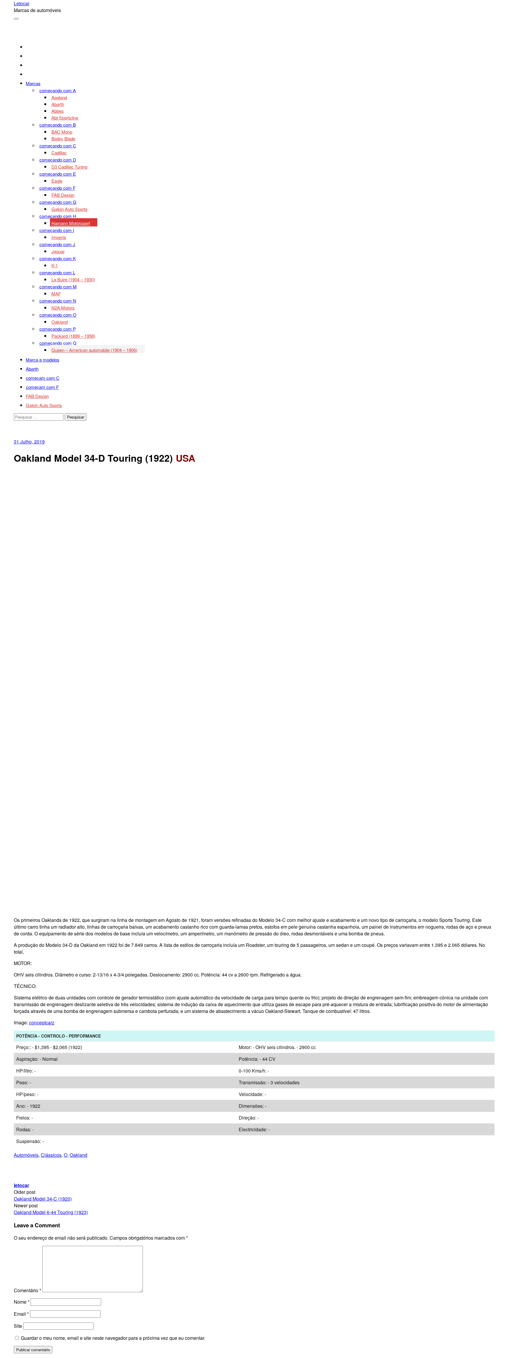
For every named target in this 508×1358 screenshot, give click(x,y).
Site (18, 1325)
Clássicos (51, 1155)
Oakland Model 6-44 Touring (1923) (51, 1212)
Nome (21, 1301)
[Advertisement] (254, 512)
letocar (21, 1185)
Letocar (21, 3)
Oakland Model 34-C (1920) (43, 1198)
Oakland (78, 1155)
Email (21, 1313)
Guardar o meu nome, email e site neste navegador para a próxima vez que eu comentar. (113, 1338)
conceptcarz (41, 1022)
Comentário (27, 1290)
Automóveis (26, 1155)
